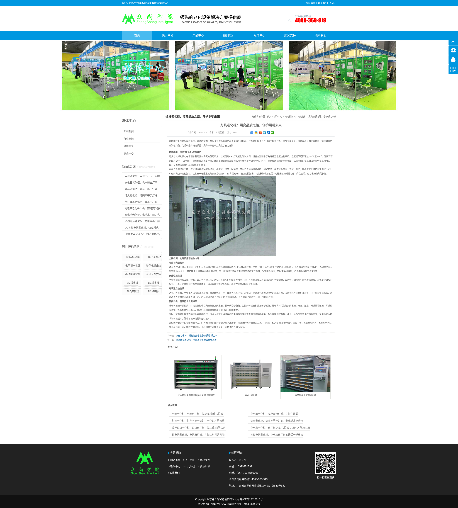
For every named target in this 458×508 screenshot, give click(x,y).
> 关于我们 (189, 459)
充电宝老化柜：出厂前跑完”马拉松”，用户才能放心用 (141, 209)
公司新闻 (129, 131)
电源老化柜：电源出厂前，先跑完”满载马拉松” (141, 177)
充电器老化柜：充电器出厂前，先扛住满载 (141, 183)
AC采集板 (132, 282)
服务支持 (290, 35)
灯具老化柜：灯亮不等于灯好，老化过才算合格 (141, 190)
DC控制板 (153, 291)
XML (332, 2)
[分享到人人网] (268, 132)
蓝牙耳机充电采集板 (153, 275)
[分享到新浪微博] (260, 132)
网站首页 (311, 2)
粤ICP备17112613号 (251, 499)
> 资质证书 (204, 466)
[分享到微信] (272, 132)
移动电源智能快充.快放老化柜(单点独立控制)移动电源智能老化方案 (131, 275)
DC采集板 (153, 282)
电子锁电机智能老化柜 (132, 266)
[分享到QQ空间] (256, 132)
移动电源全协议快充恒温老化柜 (152, 266)
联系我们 (323, 2)
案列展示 (229, 35)
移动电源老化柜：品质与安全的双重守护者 (196, 340)
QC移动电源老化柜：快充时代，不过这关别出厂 (141, 228)
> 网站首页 (174, 459)
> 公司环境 (189, 466)
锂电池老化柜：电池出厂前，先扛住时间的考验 (141, 215)
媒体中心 (259, 35)
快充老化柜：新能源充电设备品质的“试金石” (197, 335)
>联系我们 (174, 472)
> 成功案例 (204, 459)
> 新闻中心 (174, 466)
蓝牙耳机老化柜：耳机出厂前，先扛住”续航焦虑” (141, 202)
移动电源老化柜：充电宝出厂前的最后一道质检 (141, 222)
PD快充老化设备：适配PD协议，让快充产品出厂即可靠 (142, 235)
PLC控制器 (132, 291)
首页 (137, 35)
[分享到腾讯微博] (264, 132)
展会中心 (129, 153)
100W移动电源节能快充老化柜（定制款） (131, 258)
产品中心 (198, 35)
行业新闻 (129, 138)
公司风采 (129, 146)
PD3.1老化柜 (154, 257)
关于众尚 (167, 35)
